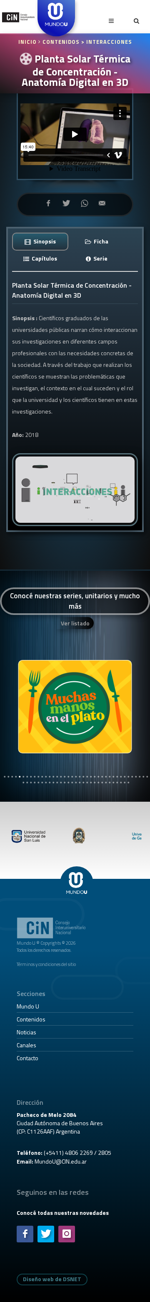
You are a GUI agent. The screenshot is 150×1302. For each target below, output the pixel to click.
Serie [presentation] (100, 258)
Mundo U (28, 1006)
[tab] (40, 241)
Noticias (26, 1032)
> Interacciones (106, 42)
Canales (26, 1045)
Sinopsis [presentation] (44, 241)
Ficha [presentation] (100, 241)
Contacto (27, 1058)
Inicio (28, 42)
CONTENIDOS (61, 42)
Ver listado (75, 623)
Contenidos (31, 1019)
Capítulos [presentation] (43, 258)
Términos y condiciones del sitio (46, 964)
